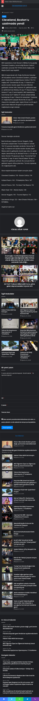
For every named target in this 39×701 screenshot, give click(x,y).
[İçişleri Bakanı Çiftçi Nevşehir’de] (7, 551)
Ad (3, 398)
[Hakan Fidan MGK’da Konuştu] (10, 303)
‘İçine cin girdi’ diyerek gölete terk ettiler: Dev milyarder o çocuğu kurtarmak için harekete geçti (25, 604)
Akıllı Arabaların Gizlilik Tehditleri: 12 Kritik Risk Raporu (25, 594)
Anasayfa (6, 12)
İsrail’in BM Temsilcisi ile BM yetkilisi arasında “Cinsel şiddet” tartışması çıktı (25, 542)
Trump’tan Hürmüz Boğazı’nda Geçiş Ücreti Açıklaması (24, 567)
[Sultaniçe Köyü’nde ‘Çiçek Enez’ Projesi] (10, 346)
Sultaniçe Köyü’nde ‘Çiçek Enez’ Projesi (8, 353)
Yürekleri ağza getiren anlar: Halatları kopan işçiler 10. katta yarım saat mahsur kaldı (24, 576)
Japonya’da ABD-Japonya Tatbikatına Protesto (23, 516)
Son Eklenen (19, 436)
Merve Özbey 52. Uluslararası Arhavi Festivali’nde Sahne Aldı (24, 499)
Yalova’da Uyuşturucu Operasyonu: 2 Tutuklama (9, 332)
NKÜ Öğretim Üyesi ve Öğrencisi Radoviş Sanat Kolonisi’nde (28, 312)
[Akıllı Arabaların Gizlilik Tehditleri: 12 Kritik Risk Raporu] (7, 595)
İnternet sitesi (6, 412)
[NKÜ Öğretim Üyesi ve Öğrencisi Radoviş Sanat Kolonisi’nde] (28, 303)
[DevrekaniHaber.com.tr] (19, 6)
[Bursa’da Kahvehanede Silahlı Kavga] (7, 534)
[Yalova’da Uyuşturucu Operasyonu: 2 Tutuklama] (10, 324)
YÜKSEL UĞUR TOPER (10, 28)
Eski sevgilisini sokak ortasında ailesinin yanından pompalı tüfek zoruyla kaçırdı (25, 585)
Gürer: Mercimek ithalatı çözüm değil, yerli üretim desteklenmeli (25, 443)
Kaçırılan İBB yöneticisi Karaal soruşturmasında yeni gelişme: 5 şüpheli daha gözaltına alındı (28, 333)
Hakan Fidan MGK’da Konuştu (13, 1)
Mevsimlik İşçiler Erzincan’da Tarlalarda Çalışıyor (24, 524)
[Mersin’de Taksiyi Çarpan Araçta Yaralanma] (7, 560)
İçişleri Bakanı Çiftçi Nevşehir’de (25, 549)
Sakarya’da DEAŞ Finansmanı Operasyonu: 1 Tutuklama (26, 355)
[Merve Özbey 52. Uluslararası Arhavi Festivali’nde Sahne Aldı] (7, 500)
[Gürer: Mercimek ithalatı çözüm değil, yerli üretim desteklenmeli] (7, 120)
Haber (12, 12)
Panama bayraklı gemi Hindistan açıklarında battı (19, 127)
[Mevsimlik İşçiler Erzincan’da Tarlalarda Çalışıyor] (7, 526)
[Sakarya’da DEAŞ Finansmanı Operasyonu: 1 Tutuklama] (28, 346)
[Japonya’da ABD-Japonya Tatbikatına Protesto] (7, 517)
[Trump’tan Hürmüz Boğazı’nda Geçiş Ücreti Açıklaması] (7, 568)
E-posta (4, 405)
